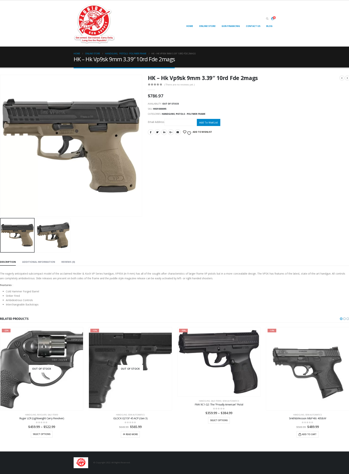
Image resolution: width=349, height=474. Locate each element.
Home (189, 26)
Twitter (157, 132)
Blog (269, 26)
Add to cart (309, 434)
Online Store (207, 26)
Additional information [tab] (38, 261)
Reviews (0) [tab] (68, 261)
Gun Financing (231, 26)
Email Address (156, 122)
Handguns (168, 113)
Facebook (151, 132)
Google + (171, 132)
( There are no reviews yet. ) (179, 84)
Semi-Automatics (136, 414)
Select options (42, 434)
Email (178, 132)
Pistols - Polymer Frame (190, 113)
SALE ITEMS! (53, 414)
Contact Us (253, 26)
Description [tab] (8, 261)
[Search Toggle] (267, 19)
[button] (341, 319)
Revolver (42, 414)
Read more (132, 434)
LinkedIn (164, 132)
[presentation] (141, 145)
